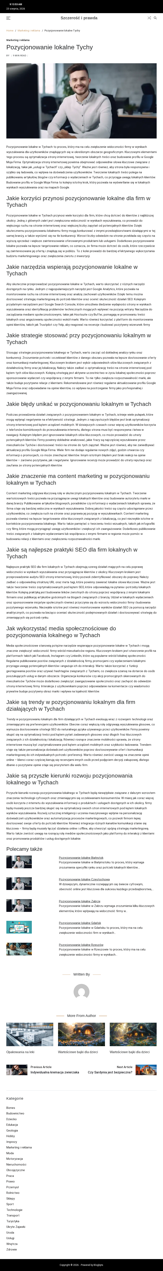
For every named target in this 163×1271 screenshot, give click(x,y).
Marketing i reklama (17, 40)
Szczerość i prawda (79, 18)
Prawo (10, 1181)
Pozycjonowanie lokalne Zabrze (79, 901)
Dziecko (11, 1119)
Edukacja (12, 1125)
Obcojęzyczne (15, 1170)
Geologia (12, 1130)
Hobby (10, 1136)
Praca (10, 1176)
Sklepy (10, 1198)
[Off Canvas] (8, 18)
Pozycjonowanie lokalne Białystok (81, 858)
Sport (10, 1204)
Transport (12, 1215)
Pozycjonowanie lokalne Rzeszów (81, 945)
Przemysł (12, 1187)
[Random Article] (149, 18)
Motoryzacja (14, 1159)
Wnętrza (11, 1244)
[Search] (155, 18)
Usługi (10, 1238)
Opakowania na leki (20, 1052)
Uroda (10, 1232)
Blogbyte (98, 1265)
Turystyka (12, 1221)
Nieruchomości (16, 1164)
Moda (10, 1153)
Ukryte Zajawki (15, 1227)
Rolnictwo (12, 1193)
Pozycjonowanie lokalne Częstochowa (84, 879)
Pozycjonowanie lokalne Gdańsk (80, 923)
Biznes (10, 1108)
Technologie (14, 1210)
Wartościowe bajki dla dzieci (78, 1052)
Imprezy (11, 1142)
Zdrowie (11, 1249)
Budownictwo (15, 1113)
